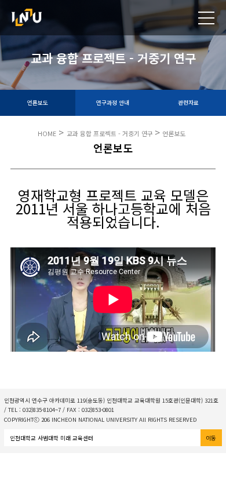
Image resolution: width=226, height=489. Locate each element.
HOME (47, 133)
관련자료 (188, 102)
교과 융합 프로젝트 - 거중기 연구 (111, 133)
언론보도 (37, 102)
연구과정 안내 (112, 102)
